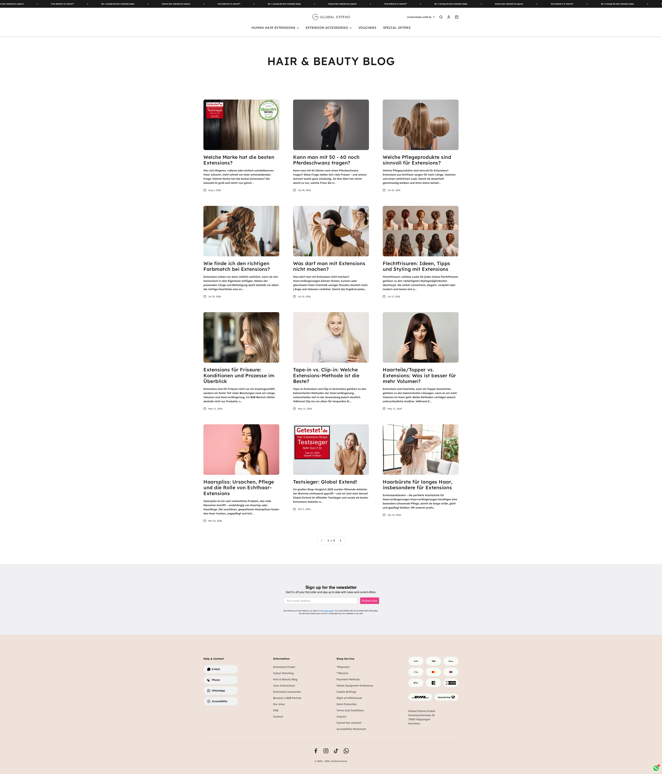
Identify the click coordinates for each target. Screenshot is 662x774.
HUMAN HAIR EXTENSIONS (273, 28)
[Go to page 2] (340, 540)
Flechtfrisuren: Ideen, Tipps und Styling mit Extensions (416, 266)
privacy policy (328, 611)
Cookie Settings (346, 691)
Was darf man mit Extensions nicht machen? (329, 266)
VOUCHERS (367, 28)
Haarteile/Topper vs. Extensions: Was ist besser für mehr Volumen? (419, 375)
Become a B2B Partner (287, 698)
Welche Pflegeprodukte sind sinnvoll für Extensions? (417, 160)
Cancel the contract (349, 722)
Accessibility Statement (351, 729)
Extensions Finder (284, 667)
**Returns (342, 673)
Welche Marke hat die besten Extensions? (238, 160)
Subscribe (369, 600)
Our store (279, 704)
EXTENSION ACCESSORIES (327, 28)
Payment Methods (348, 679)
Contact (278, 716)
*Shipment (343, 667)
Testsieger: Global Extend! (325, 482)
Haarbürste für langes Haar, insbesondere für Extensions (417, 485)
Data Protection (347, 704)
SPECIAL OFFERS (396, 28)
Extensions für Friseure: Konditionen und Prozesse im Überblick (238, 375)
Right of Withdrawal (349, 698)
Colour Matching (283, 673)
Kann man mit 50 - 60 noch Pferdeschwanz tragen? (326, 160)
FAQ (275, 710)
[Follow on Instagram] (326, 751)
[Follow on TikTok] (336, 751)
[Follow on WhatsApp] (346, 751)
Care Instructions (284, 685)
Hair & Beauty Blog (285, 679)
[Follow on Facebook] (316, 751)
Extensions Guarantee (287, 691)
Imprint (341, 716)
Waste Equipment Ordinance (355, 685)
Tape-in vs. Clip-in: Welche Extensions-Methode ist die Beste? (326, 375)
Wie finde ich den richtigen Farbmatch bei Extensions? (236, 266)
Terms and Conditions (350, 710)
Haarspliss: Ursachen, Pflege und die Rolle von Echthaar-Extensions (238, 487)
